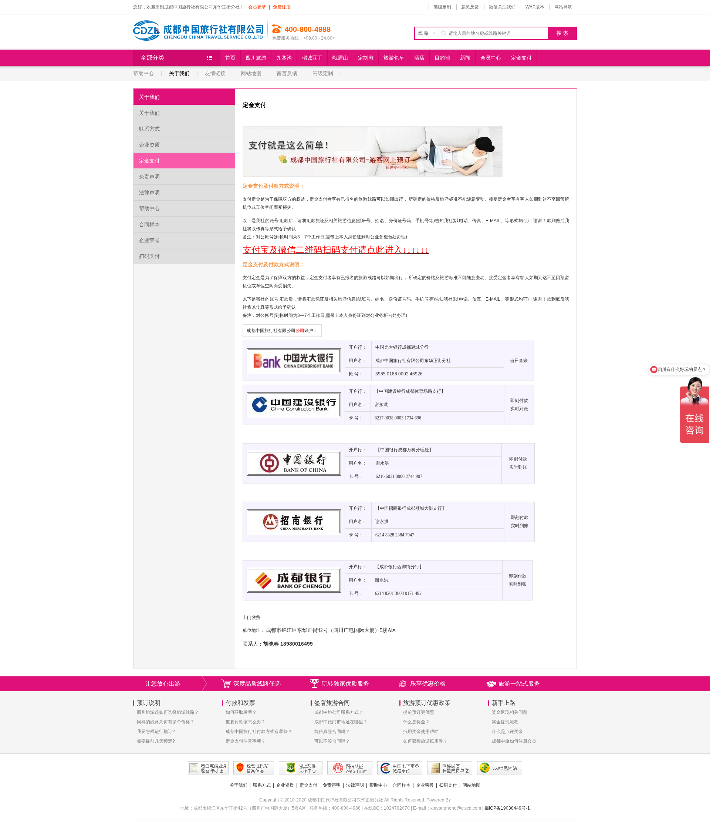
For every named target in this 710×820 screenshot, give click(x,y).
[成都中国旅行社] (200, 28)
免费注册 (282, 7)
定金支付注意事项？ (246, 741)
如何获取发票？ (241, 712)
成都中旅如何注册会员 (514, 741)
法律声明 (149, 192)
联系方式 (149, 129)
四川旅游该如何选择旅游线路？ (168, 712)
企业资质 (149, 145)
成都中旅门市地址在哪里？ (341, 721)
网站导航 (563, 7)
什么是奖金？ (416, 721)
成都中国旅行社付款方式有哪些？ (259, 731)
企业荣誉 (149, 240)
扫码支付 (149, 256)
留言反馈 (287, 73)
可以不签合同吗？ (332, 741)
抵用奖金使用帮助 (421, 731)
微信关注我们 (502, 7)
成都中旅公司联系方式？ (338, 712)
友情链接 (215, 73)
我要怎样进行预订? (156, 731)
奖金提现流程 (505, 721)
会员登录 (257, 7)
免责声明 (149, 177)
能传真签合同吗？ (332, 731)
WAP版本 (534, 7)
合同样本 (149, 224)
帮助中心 (143, 73)
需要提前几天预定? (156, 741)
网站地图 (251, 73)
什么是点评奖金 (507, 731)
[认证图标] (208, 767)
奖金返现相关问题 (509, 712)
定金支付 (149, 161)
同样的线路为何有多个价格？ (166, 721)
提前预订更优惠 (418, 712)
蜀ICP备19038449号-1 (507, 808)
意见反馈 (470, 7)
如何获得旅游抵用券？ (425, 741)
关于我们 (179, 73)
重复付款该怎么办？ (246, 721)
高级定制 (442, 7)
